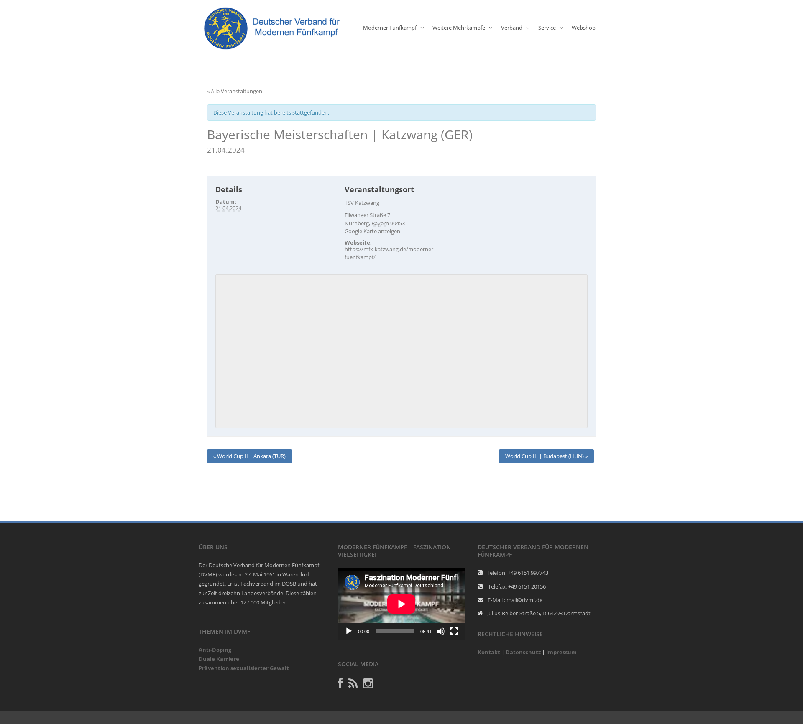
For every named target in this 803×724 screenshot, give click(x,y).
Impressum (561, 652)
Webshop (584, 27)
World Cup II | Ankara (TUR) (249, 456)
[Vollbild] (454, 631)
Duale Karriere (219, 659)
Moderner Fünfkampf (390, 27)
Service (547, 27)
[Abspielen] (349, 631)
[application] (401, 604)
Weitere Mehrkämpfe (458, 27)
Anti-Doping (215, 649)
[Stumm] (441, 631)
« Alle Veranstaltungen (234, 91)
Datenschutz (523, 652)
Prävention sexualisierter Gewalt (244, 668)
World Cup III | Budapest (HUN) (546, 456)
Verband (511, 27)
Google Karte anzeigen (372, 231)
